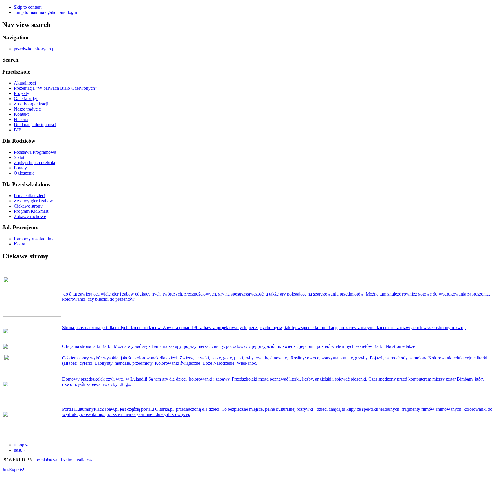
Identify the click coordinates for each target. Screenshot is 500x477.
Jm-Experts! (13, 469)
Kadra (19, 243)
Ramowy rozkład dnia (34, 238)
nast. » (20, 449)
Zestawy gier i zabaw (33, 200)
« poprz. (21, 444)
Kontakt (21, 114)
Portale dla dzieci (29, 195)
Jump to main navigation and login (45, 12)
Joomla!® (43, 459)
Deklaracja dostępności (35, 124)
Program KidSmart (31, 211)
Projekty (21, 93)
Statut (19, 157)
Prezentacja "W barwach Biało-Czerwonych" (55, 88)
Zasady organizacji (31, 103)
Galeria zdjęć (26, 98)
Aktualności (25, 82)
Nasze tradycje (27, 109)
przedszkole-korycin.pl (35, 48)
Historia (21, 119)
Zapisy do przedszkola (34, 162)
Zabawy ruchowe (30, 216)
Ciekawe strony (28, 205)
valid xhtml (63, 459)
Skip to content (27, 7)
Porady (20, 167)
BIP (17, 129)
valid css (84, 459)
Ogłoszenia (24, 172)
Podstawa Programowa (35, 152)
